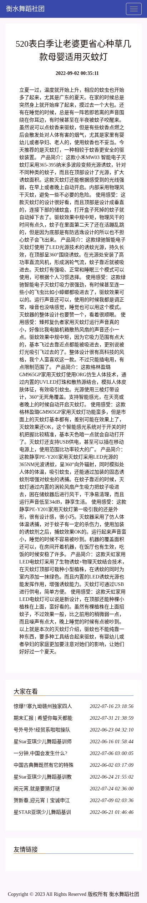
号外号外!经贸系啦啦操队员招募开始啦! (42, 731)
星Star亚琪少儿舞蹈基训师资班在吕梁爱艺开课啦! (43, 742)
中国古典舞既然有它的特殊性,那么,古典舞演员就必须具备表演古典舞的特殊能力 (44, 766)
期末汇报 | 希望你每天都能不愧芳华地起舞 (43, 719)
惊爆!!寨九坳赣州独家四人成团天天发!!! (43, 707)
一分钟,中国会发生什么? (40, 753)
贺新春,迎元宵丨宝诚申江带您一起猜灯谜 (42, 801)
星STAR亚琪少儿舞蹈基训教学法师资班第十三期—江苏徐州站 (44, 813)
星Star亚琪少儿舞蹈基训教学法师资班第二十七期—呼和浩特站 (44, 778)
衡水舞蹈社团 (25, 8)
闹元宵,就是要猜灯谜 (37, 788)
